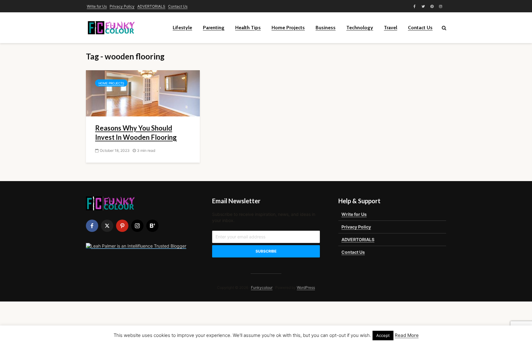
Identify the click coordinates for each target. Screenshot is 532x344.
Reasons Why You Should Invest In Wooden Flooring (136, 132)
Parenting (213, 27)
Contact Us (177, 6)
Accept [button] (383, 335)
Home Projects (288, 27)
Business (326, 27)
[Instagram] (137, 226)
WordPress (306, 287)
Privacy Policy (122, 6)
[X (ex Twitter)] (107, 226)
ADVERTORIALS (151, 6)
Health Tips (248, 27)
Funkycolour (261, 287)
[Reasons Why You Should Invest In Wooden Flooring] (143, 93)
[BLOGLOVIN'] (152, 226)
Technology (359, 27)
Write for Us (97, 6)
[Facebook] (92, 226)
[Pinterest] (122, 226)
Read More (407, 335)
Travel (390, 27)
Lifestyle (182, 27)
